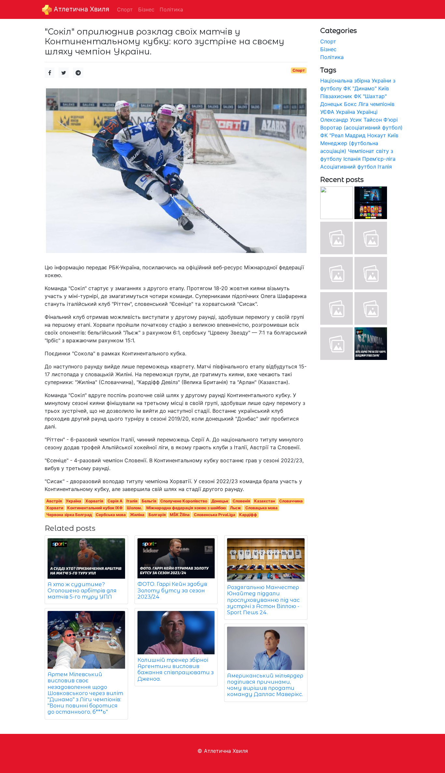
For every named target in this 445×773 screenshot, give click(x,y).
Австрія (54, 500)
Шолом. (134, 507)
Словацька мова (261, 507)
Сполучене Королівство (183, 500)
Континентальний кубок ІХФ (94, 507)
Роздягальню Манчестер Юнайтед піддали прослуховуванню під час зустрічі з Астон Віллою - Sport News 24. (263, 600)
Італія (131, 500)
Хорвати (54, 507)
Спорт (299, 70)
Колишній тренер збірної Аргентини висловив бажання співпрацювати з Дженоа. (175, 669)
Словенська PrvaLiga (214, 514)
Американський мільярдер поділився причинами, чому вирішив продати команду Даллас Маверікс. (265, 685)
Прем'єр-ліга (378, 159)
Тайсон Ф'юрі (381, 119)
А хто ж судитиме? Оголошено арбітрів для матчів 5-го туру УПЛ (82, 590)
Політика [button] (171, 9)
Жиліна (137, 514)
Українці (367, 112)
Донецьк (219, 500)
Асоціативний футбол (348, 166)
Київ (393, 135)
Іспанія (352, 159)
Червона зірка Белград (69, 514)
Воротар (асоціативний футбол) (361, 127)
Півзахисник (336, 96)
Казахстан (264, 500)
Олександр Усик (341, 119)
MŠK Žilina (180, 514)
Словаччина (291, 500)
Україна (73, 500)
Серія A (115, 500)
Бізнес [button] (146, 9)
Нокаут (376, 135)
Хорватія (94, 500)
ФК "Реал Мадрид (343, 135)
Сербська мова (111, 514)
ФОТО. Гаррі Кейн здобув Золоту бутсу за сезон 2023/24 (172, 590)
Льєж (235, 507)
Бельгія (149, 500)
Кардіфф (248, 514)
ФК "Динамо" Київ (366, 88)
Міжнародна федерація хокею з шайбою (186, 507)
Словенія (241, 500)
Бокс (350, 104)
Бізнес (328, 49)
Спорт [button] (125, 9)
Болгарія (157, 514)
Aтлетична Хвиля (80, 9)
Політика (332, 57)
